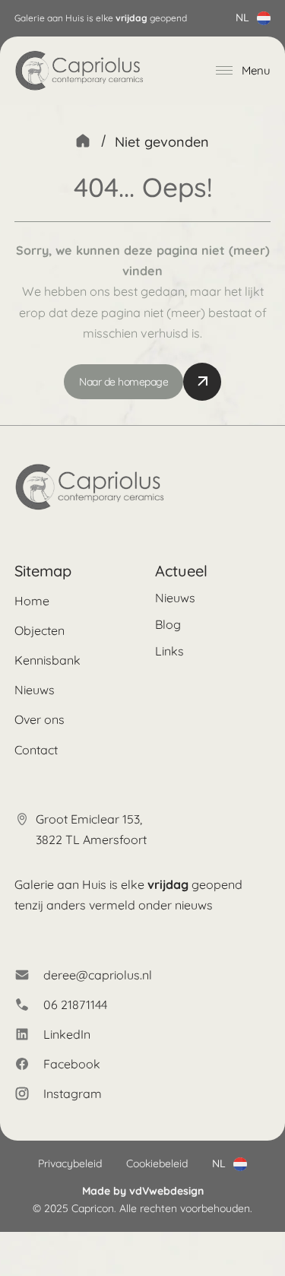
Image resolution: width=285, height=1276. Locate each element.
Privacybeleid (70, 1163)
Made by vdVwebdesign (143, 1191)
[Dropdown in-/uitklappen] (264, 18)
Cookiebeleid (157, 1163)
